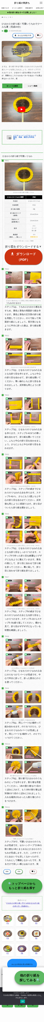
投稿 (7, 871)
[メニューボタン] (41, 3)
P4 (8, 938)
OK (23, 1001)
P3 (36, 923)
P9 (36, 953)
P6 (36, 938)
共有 (19, 871)
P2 (22, 923)
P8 (22, 953)
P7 (8, 953)
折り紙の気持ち (22, 3)
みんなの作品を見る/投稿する (22, 964)
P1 (8, 923)
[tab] (12, 86)
